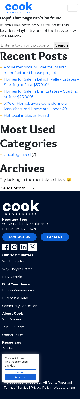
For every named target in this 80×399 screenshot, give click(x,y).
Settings (20, 371)
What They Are (13, 261)
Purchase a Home (15, 298)
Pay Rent (55, 237)
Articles (7, 348)
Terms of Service (16, 387)
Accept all (21, 377)
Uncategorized (17, 154)
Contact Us (19, 237)
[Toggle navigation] (72, 8)
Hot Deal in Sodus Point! (26, 115)
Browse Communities (18, 290)
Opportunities (12, 335)
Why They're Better (17, 269)
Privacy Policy (41, 387)
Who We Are (11, 319)
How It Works (12, 277)
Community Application (19, 306)
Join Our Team (13, 327)
